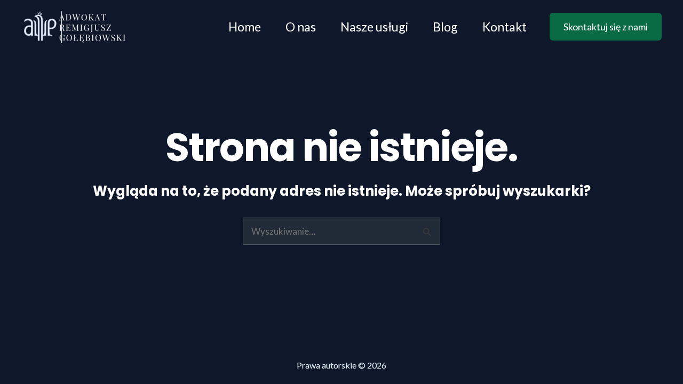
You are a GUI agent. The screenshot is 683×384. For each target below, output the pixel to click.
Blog (445, 26)
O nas (300, 26)
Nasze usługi (374, 26)
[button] (606, 27)
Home (244, 26)
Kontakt (504, 26)
